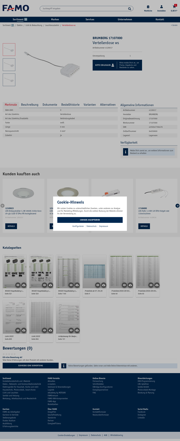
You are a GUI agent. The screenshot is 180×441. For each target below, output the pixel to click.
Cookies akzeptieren (90, 220)
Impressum (103, 226)
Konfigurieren (78, 226)
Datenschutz (92, 226)
